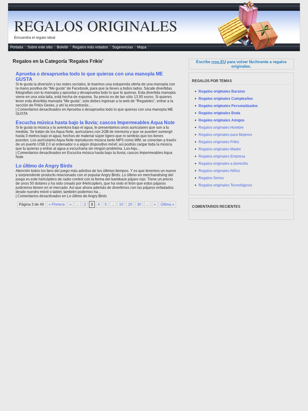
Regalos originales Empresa (222, 156)
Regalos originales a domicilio (223, 163)
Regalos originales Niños (219, 171)
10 (121, 204)
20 (130, 204)
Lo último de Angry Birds (44, 165)
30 (139, 204)
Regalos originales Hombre (221, 127)
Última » (167, 204)
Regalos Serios (211, 178)
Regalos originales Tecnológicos (225, 185)
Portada (16, 47)
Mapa (141, 47)
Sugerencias (122, 47)
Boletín (62, 47)
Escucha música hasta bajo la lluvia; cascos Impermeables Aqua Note (95, 122)
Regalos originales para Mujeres (225, 135)
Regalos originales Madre (220, 149)
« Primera (57, 204)
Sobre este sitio (40, 47)
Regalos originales (95, 25)
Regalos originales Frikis (219, 142)
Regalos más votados (90, 47)
